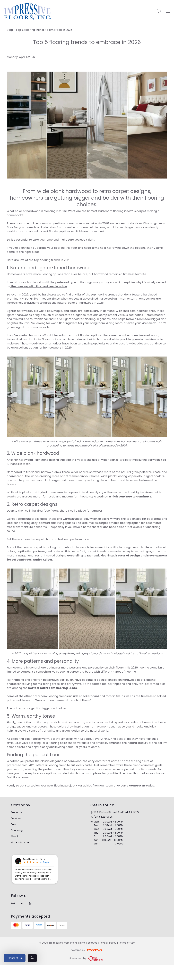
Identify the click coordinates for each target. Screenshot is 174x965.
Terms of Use (126, 942)
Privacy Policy (108, 942)
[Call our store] (32, 958)
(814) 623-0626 (103, 816)
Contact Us (15, 958)
